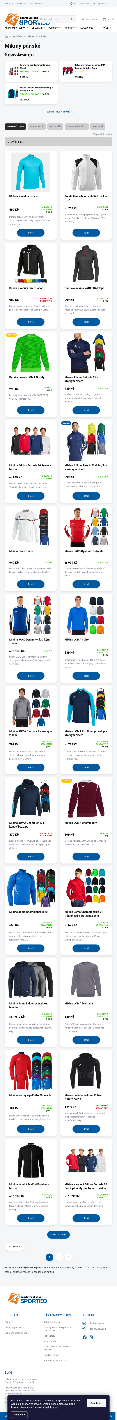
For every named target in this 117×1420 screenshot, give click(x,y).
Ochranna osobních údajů (17, 1333)
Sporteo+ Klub (50, 1341)
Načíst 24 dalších (58, 1234)
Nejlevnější (37, 126)
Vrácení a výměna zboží (55, 1360)
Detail (31, 233)
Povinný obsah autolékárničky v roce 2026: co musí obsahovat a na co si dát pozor (20, 1391)
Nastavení (19, 1414)
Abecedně (97, 126)
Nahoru (16, 1246)
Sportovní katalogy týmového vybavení (57, 1348)
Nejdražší (55, 126)
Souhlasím (96, 1403)
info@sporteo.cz (96, 1323)
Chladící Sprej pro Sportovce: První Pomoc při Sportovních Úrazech (21, 1381)
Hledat (72, 19)
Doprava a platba (52, 1322)
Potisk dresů (22, 3)
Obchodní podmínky (14, 1327)
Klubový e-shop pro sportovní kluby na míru (57, 1329)
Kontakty (9, 3)
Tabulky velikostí (51, 1355)
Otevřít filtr (16, 141)
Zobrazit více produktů (58, 112)
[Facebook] (84, 1337)
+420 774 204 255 (97, 1329)
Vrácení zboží (37, 3)
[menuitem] (17, 27)
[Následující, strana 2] (59, 1257)
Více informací (50, 1407)
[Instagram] (91, 1337)
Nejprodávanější (76, 126)
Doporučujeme (15, 126)
